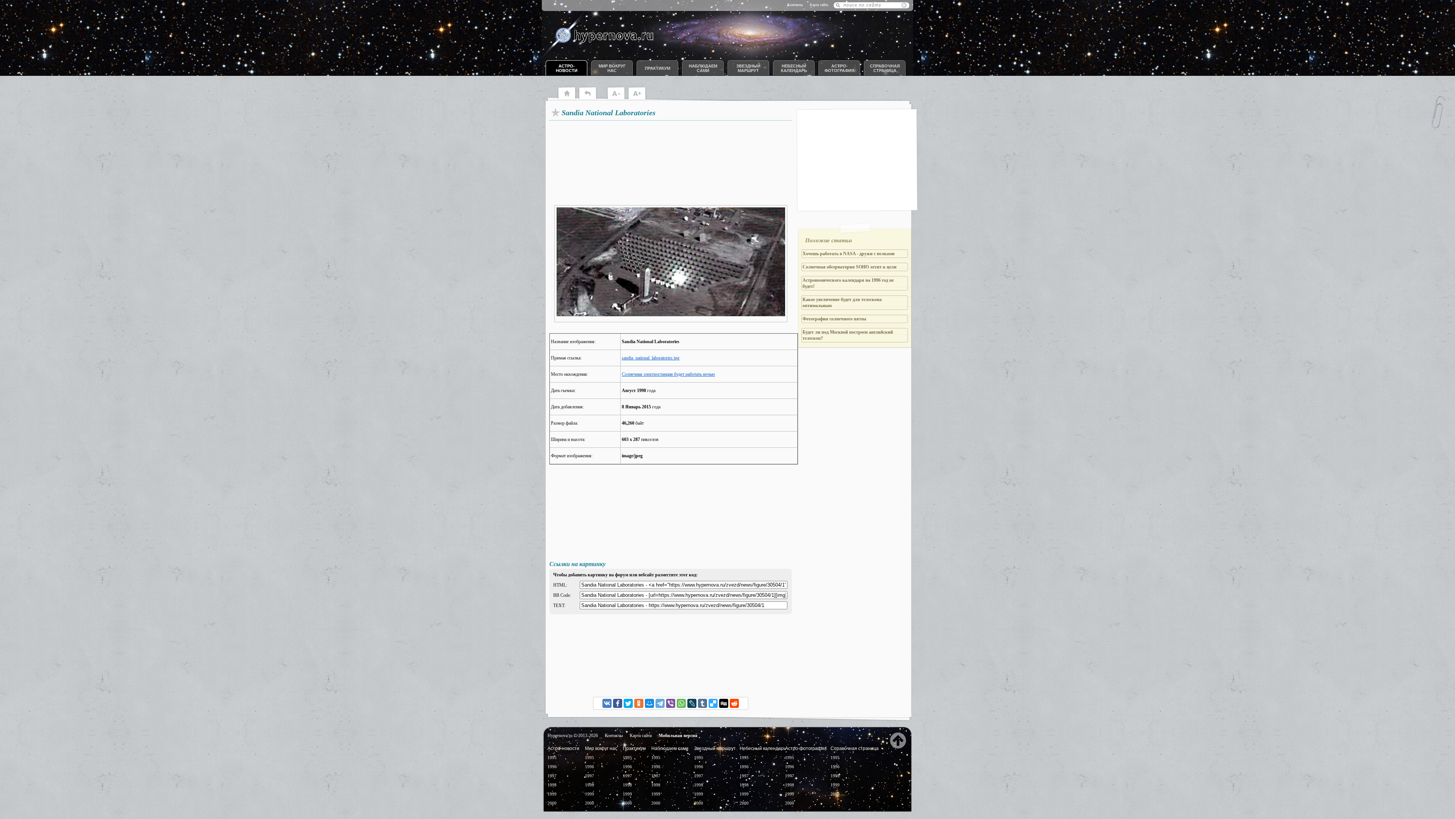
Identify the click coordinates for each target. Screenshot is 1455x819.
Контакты (795, 5)
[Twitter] (628, 703)
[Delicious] (713, 703)
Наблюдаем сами (703, 68)
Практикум (657, 68)
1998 (552, 785)
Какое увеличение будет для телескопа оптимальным (842, 302)
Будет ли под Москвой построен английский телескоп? (848, 335)
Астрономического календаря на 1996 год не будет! (848, 283)
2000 (552, 803)
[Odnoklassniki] (638, 703)
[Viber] (670, 703)
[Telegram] (660, 703)
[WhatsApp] (681, 703)
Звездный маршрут (748, 68)
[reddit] (734, 703)
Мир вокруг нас (612, 68)
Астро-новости (566, 68)
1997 (552, 776)
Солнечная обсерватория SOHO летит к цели (849, 267)
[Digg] (723, 703)
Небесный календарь (794, 68)
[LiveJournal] (691, 703)
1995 (552, 757)
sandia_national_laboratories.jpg (650, 358)
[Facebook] (617, 703)
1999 (552, 794)
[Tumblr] (702, 703)
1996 (552, 766)
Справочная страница (885, 68)
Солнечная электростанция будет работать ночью (668, 374)
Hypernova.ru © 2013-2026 (573, 735)
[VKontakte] (607, 703)
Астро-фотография (839, 68)
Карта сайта (819, 5)
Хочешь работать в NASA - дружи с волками (849, 253)
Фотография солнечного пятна (834, 319)
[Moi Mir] (649, 703)
